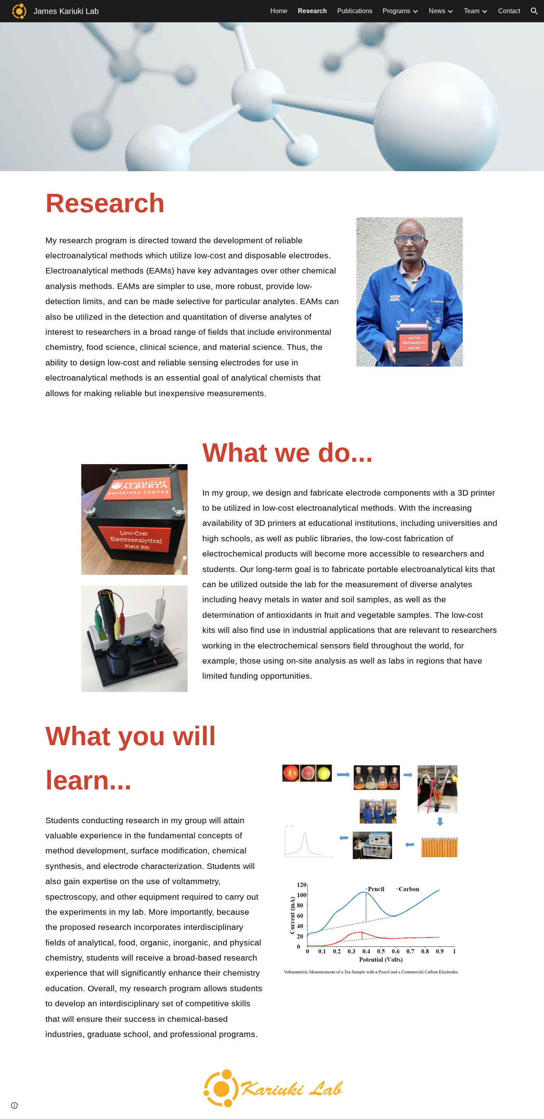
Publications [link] (354, 11)
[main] (193, 294)
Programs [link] (396, 11)
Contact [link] (509, 11)
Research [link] (312, 11)
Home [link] (279, 11)
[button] (534, 11)
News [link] (437, 11)
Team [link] (471, 11)
